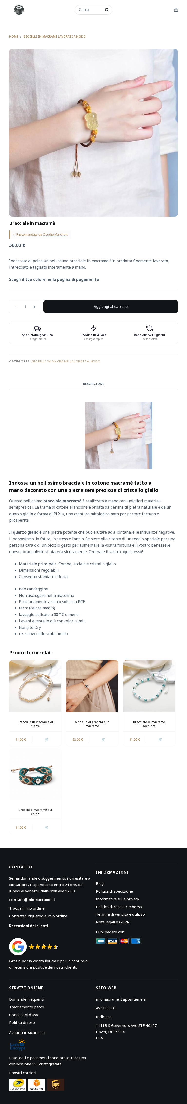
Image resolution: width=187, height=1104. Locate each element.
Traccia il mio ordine (27, 908)
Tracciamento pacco (26, 1006)
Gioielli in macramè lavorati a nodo (66, 361)
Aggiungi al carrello (111, 306)
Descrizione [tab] (93, 384)
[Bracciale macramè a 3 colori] (35, 774)
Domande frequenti (26, 999)
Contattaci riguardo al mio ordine (38, 915)
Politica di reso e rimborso (119, 906)
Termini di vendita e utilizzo (120, 914)
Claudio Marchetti (55, 234)
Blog (100, 883)
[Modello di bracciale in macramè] (92, 686)
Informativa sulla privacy (117, 898)
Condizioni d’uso (23, 1014)
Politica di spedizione (114, 891)
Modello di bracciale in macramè (92, 724)
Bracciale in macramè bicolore (149, 724)
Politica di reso (22, 1022)
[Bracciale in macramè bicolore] (149, 686)
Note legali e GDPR (112, 921)
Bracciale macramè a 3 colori (35, 812)
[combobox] (90, 9)
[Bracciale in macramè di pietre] (35, 686)
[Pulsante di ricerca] (106, 9)
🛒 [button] (47, 739)
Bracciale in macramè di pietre (35, 724)
